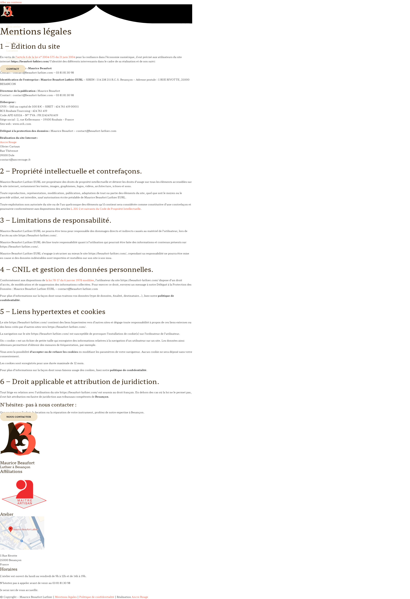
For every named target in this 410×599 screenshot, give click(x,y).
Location (12, 50)
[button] (12, 68)
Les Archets (14, 42)
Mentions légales (66, 597)
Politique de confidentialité (96, 597)
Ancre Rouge (8, 142)
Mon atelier (13, 26)
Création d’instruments (21, 58)
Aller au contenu (11, 2)
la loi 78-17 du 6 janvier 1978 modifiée (70, 280)
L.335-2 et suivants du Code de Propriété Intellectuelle (106, 209)
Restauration (14, 34)
